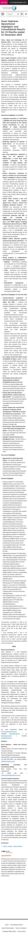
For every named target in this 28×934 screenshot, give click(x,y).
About (7, 924)
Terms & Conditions (20, 928)
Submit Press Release (8, 928)
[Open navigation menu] (2, 14)
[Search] (18, 14)
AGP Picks (4, 2)
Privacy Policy (22, 931)
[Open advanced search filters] (21, 14)
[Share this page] (26, 14)
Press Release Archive (16, 924)
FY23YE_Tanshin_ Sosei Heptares (12, 846)
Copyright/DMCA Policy (9, 931)
